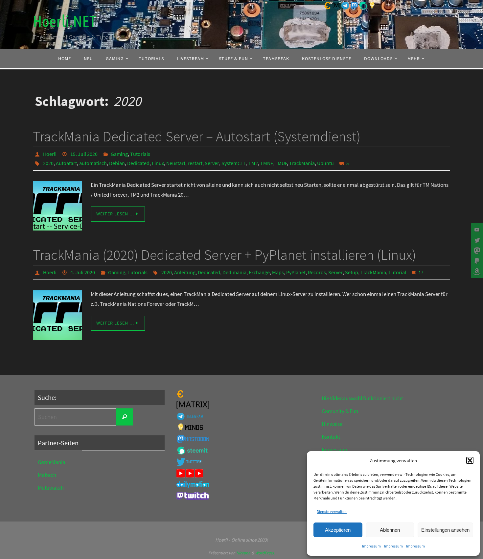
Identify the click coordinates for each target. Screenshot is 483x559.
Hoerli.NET (64, 22)
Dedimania (234, 272)
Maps (278, 272)
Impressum (371, 546)
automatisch (93, 163)
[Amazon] (476, 271)
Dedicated (138, 163)
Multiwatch (51, 487)
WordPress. (265, 553)
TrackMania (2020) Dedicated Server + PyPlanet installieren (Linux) (224, 255)
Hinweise (332, 423)
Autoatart (66, 163)
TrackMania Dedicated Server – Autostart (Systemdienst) (196, 136)
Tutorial (397, 272)
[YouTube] (476, 229)
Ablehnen (390, 530)
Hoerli (50, 154)
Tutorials (140, 154)
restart (195, 163)
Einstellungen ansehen (445, 530)
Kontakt (331, 436)
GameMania (51, 462)
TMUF (281, 163)
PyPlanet (296, 272)
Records (317, 272)
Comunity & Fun (340, 411)
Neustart (175, 163)
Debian (117, 163)
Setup (351, 272)
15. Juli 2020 (84, 154)
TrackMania (302, 163)
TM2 (253, 163)
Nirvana (243, 553)
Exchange (259, 272)
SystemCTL (233, 163)
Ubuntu (325, 163)
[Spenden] (476, 261)
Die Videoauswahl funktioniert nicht (362, 398)
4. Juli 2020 (82, 272)
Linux (158, 163)
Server (212, 163)
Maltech (47, 474)
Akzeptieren (338, 530)
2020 (48, 163)
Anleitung (185, 272)
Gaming (119, 154)
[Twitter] (476, 240)
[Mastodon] (476, 250)
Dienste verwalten (332, 511)
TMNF (266, 163)
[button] (470, 460)
